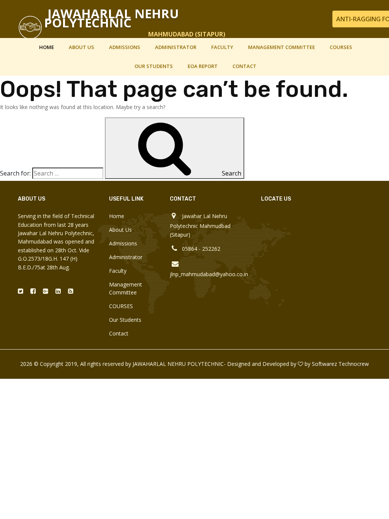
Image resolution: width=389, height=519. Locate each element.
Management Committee (281, 47)
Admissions (124, 47)
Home (46, 47)
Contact (244, 66)
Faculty (222, 47)
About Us (81, 47)
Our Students (153, 66)
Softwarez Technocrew (340, 363)
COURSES (341, 47)
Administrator (175, 47)
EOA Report (203, 66)
